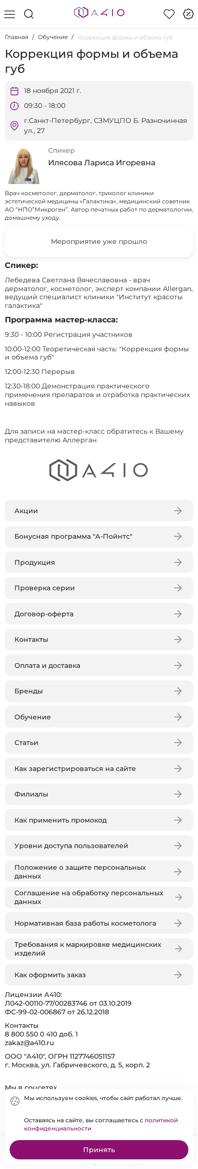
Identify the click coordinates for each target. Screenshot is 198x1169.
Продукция (34, 562)
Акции (26, 510)
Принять (99, 1149)
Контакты (31, 639)
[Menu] (9, 14)
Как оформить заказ (50, 974)
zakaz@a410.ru (29, 1042)
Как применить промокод (60, 820)
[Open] (182, 138)
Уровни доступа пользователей (71, 845)
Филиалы (31, 794)
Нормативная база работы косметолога (85, 923)
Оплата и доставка (47, 665)
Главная (16, 36)
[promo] (188, 14)
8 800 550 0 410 (31, 1034)
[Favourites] (169, 14)
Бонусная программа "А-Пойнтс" (73, 536)
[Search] (28, 14)
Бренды (28, 691)
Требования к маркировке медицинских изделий (87, 948)
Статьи (26, 742)
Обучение (53, 36)
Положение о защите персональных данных (80, 871)
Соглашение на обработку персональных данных (88, 897)
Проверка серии (44, 588)
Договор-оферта (44, 614)
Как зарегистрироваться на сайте (75, 768)
